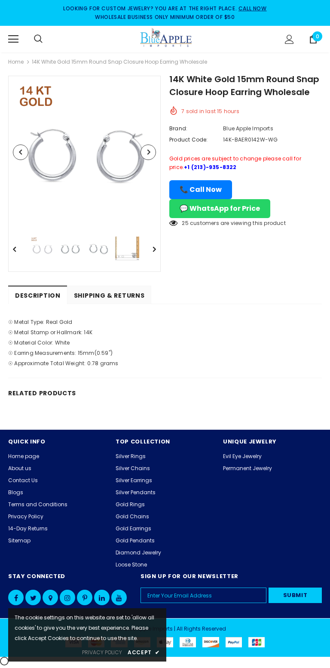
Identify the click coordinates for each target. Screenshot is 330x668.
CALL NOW (252, 8)
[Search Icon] (47, 39)
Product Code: (188, 139)
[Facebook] (16, 597)
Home (16, 61)
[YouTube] (119, 597)
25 (185, 223)
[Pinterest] (84, 597)
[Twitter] (33, 597)
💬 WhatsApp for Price (220, 208)
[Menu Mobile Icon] (13, 39)
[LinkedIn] (102, 597)
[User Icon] (289, 39)
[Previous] (20, 152)
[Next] (148, 152)
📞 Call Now (201, 189)
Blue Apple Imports (248, 128)
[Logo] (166, 38)
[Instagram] (67, 597)
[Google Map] (50, 597)
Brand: (178, 128)
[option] (84, 152)
